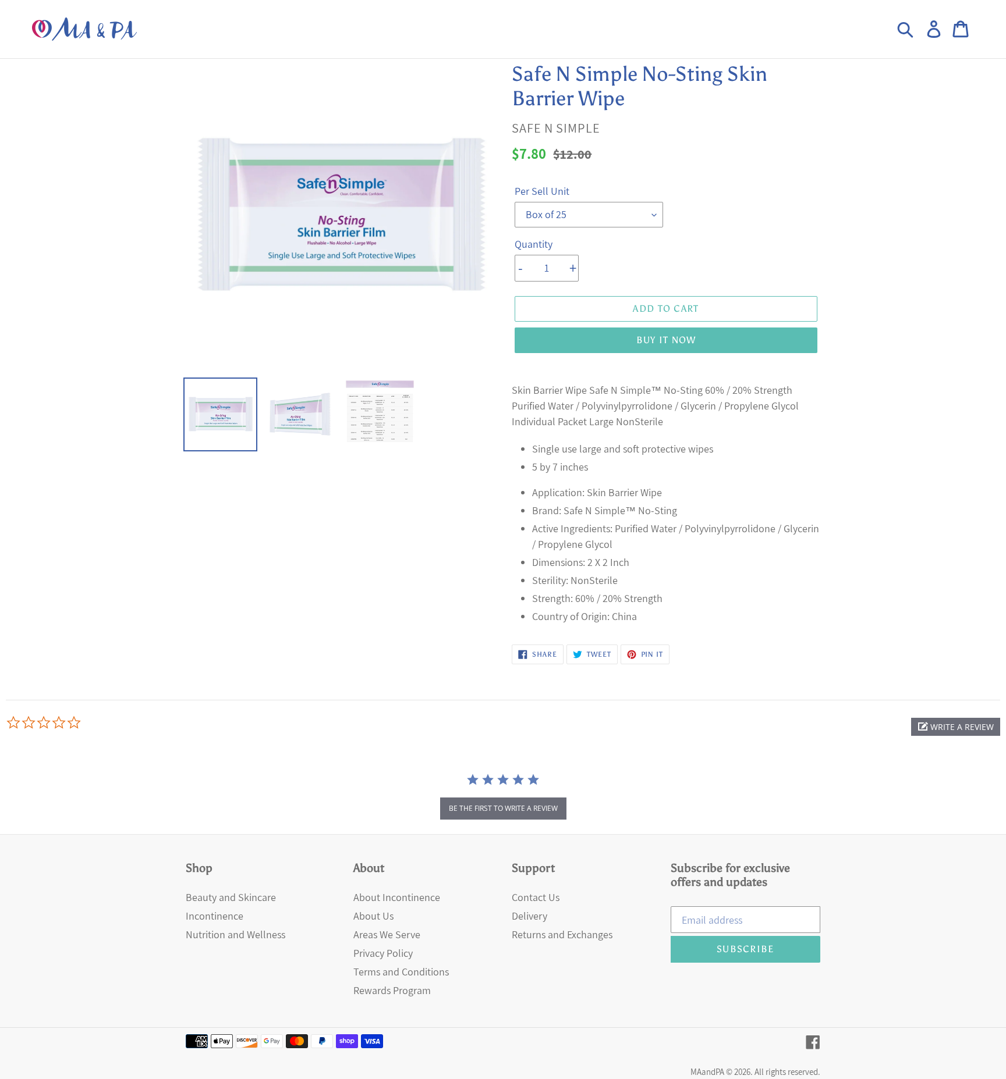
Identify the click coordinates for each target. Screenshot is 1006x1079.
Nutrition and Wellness (235, 934)
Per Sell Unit (542, 191)
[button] (955, 727)
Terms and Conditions (401, 971)
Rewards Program (392, 990)
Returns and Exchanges (562, 934)
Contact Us (535, 897)
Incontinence (214, 916)
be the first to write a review (503, 808)
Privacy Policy (383, 953)
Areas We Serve (386, 934)
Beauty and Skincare (231, 897)
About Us (373, 916)
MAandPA (707, 1071)
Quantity (533, 244)
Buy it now (666, 340)
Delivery (529, 916)
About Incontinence (396, 897)
